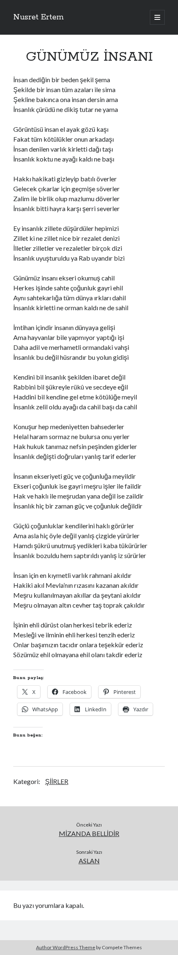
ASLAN (89, 861)
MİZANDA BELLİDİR (89, 833)
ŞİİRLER (56, 781)
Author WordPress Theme (65, 947)
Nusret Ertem (38, 17)
